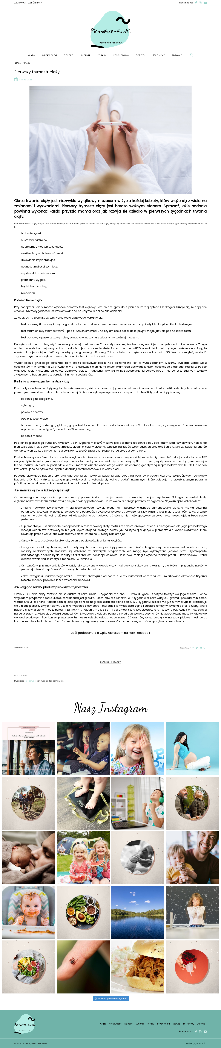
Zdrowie (177, 55)
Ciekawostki (49, 55)
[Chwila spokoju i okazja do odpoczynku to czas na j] (137, 912)
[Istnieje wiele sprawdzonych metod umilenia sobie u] (192, 857)
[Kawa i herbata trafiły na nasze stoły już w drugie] (28, 748)
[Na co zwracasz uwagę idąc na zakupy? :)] (83, 912)
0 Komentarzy (21, 647)
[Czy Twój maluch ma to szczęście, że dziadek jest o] (192, 803)
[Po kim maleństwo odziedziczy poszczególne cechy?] (28, 857)
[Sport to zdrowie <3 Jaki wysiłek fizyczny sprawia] (28, 803)
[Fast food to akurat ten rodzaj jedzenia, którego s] (137, 967)
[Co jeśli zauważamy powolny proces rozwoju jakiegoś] (83, 803)
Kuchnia (85, 55)
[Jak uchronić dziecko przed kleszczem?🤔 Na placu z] (83, 967)
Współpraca (35, 2)
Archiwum (20, 2)
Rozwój (141, 55)
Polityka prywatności (195, 1043)
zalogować (30, 680)
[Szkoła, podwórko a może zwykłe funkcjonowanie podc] (192, 912)
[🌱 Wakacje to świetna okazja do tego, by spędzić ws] (83, 857)
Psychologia (121, 55)
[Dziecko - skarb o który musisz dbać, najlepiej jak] (137, 857)
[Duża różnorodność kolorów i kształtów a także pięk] (137, 748)
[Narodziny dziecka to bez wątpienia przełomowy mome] (28, 912)
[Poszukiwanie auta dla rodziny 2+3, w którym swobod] (83, 748)
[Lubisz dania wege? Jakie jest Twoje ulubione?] (28, 967)
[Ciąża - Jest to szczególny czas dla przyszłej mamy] (192, 748)
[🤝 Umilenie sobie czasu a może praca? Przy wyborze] (137, 803)
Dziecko (69, 55)
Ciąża (31, 55)
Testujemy (159, 55)
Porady (102, 55)
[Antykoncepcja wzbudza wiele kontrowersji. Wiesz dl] (192, 967)
